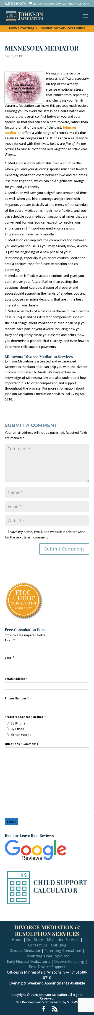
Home (17, 939)
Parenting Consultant (63, 950)
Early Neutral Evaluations (28, 961)
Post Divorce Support (47, 966)
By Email (17, 729)
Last (9, 657)
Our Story (34, 939)
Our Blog (58, 945)
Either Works (20, 734)
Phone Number (17, 698)
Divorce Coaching (69, 961)
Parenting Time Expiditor (47, 956)
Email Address (16, 679)
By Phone (18, 723)
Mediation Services (63, 939)
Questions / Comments (21, 744)
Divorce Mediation (25, 950)
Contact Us (37, 945)
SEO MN (72, 1002)
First (10, 640)
